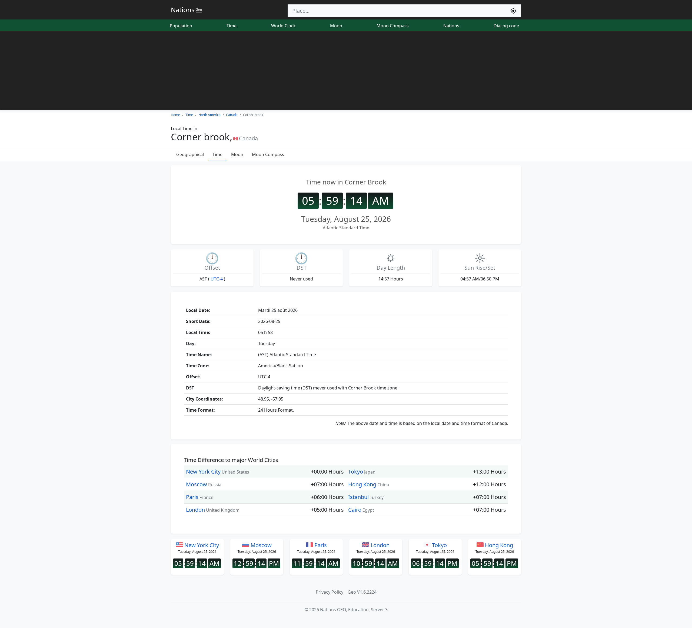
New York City (203, 471)
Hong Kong (362, 484)
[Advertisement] (346, 72)
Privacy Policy (329, 592)
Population (181, 26)
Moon (336, 26)
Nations (451, 26)
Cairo (354, 509)
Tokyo (355, 471)
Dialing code (506, 26)
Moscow (196, 484)
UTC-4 (217, 279)
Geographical (190, 154)
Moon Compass (393, 26)
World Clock (283, 26)
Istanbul (358, 497)
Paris (192, 497)
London (195, 509)
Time (232, 26)
